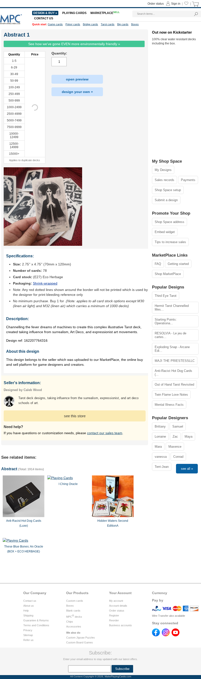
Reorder (114, 620)
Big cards (122, 24)
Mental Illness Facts (169, 404)
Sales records (164, 180)
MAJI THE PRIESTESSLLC (175, 361)
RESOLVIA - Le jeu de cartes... (170, 335)
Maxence (174, 446)
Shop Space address (169, 222)
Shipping (28, 615)
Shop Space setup (168, 190)
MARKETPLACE (105, 13)
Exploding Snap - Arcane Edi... (172, 349)
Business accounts (120, 625)
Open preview (77, 79)
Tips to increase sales (170, 242)
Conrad (178, 456)
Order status (116, 610)
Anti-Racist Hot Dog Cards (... (173, 372)
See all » (187, 468)
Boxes (70, 605)
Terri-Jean (162, 467)
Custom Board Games (79, 642)
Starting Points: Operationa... (166, 321)
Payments (188, 180)
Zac (175, 436)
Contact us (29, 600)
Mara (158, 446)
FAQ (158, 264)
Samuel (177, 426)
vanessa (161, 456)
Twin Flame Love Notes (171, 394)
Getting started (178, 264)
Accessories (73, 626)
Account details (118, 605)
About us (28, 605)
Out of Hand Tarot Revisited (174, 384)
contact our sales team (104, 433)
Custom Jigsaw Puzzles (80, 637)
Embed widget (165, 232)
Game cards (55, 24)
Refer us (28, 640)
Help (26, 610)
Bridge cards (90, 24)
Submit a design (166, 200)
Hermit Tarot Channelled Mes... (172, 307)
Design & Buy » (45, 13)
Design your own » (77, 92)
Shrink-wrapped (45, 283)
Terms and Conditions (36, 625)
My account (116, 600)
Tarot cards (107, 24)
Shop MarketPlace (168, 274)
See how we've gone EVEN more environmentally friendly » (74, 44)
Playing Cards (74, 13)
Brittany (160, 426)
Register (114, 615)
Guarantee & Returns (36, 620)
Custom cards (74, 600)
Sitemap (28, 635)
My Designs (163, 170)
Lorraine (160, 436)
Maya (188, 436)
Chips (69, 621)
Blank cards (73, 610)
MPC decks (74, 616)
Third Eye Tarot (165, 296)
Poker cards (72, 24)
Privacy (27, 630)
